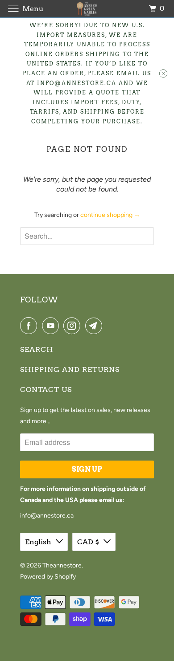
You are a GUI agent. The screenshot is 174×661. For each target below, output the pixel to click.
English (38, 542)
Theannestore (62, 565)
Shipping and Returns (70, 369)
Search (36, 349)
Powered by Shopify (48, 576)
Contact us (46, 389)
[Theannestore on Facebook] (30, 325)
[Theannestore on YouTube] (52, 325)
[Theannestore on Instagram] (73, 325)
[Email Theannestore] (95, 325)
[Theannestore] (87, 8)
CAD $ (88, 542)
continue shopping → (110, 215)
